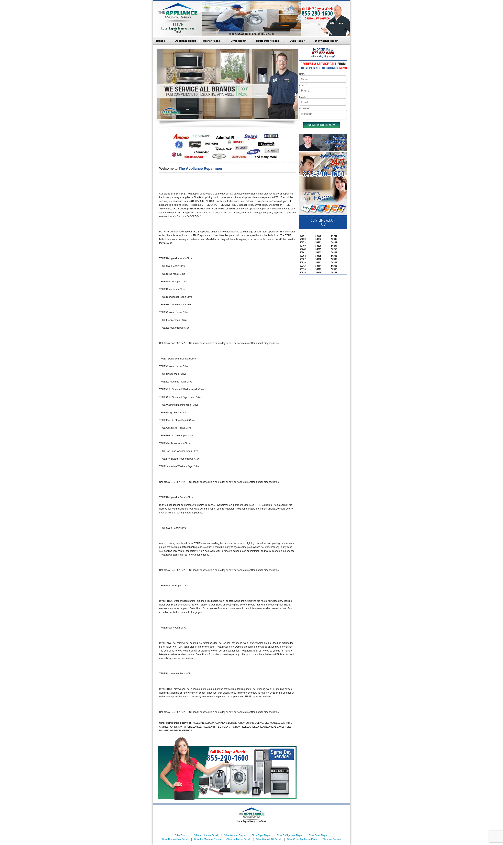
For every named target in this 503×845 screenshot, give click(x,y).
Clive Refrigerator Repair (290, 835)
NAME (302, 73)
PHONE (303, 85)
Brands (160, 40)
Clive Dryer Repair (261, 835)
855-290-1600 (317, 13)
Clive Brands (182, 835)
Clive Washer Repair (235, 835)
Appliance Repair (185, 40)
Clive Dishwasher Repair (175, 839)
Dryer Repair (238, 40)
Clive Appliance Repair (206, 835)
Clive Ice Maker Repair (238, 839)
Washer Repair (211, 40)
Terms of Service (332, 839)
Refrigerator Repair (267, 40)
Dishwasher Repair (326, 40)
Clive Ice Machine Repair (207, 839)
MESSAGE (304, 108)
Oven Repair (297, 40)
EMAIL (302, 96)
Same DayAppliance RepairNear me (335, 141)
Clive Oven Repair (318, 835)
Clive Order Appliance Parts (302, 839)
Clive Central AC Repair (269, 839)
